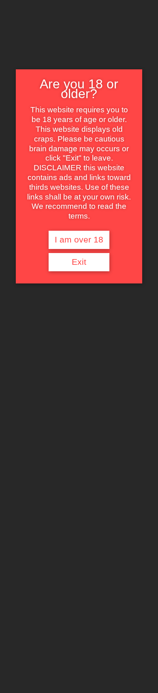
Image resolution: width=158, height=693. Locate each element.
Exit (79, 262)
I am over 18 (79, 240)
